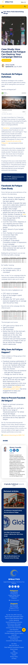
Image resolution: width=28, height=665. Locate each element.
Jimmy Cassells (9, 64)
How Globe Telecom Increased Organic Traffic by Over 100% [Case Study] (13, 534)
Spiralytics (6, 128)
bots (24, 214)
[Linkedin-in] (12, 586)
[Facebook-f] (10, 586)
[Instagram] (18, 586)
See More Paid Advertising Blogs (13, 12)
